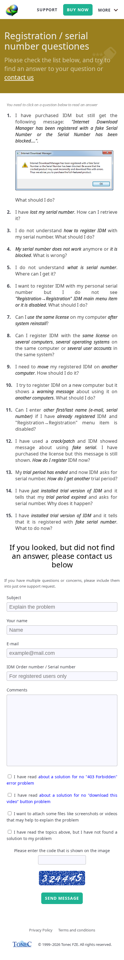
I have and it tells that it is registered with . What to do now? (66, 521)
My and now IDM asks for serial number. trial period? (66, 475)
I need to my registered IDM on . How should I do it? (66, 369)
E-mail (13, 643)
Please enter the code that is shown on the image (62, 850)
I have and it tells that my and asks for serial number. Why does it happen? (66, 497)
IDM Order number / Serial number (41, 667)
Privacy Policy (40, 930)
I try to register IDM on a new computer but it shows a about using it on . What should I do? (66, 391)
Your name (17, 620)
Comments (17, 690)
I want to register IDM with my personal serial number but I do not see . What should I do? (66, 295)
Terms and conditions (76, 930)
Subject (14, 597)
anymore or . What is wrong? (66, 252)
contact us (19, 77)
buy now (78, 9)
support (47, 9)
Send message (62, 898)
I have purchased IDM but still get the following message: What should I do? (66, 157)
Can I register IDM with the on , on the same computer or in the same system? (66, 345)
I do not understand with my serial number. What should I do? (66, 233)
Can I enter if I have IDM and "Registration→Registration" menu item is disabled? (66, 419)
